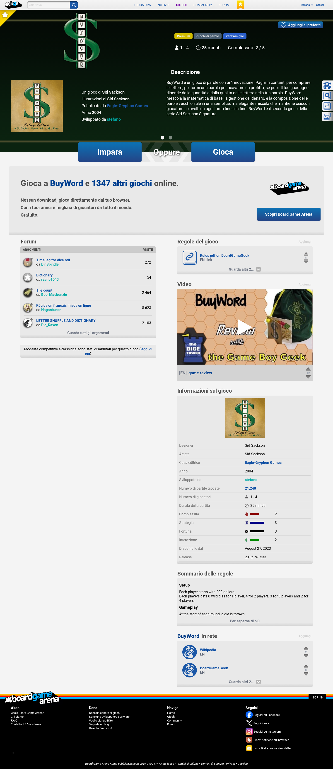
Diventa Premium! (100, 728)
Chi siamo (17, 716)
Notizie (163, 5)
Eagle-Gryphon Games (127, 105)
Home (171, 713)
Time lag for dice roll (53, 260)
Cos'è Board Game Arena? (27, 713)
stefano (114, 119)
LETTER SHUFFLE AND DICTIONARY (66, 320)
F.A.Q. (14, 720)
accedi (320, 5)
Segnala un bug (99, 724)
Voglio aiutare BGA (101, 720)
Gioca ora (142, 5)
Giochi (181, 5)
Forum (224, 5)
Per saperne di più (245, 621)
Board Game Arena (97, 763)
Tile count (44, 290)
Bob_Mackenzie (54, 295)
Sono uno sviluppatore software (109, 716)
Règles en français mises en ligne (63, 305)
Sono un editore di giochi (104, 713)
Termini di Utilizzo (187, 763)
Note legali (167, 763)
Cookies (243, 763)
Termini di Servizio (212, 763)
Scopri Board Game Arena (288, 214)
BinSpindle (50, 264)
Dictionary (44, 275)
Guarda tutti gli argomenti (88, 333)
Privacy (230, 763)
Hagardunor (51, 310)
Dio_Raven (49, 325)
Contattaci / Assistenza (26, 724)
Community (202, 5)
